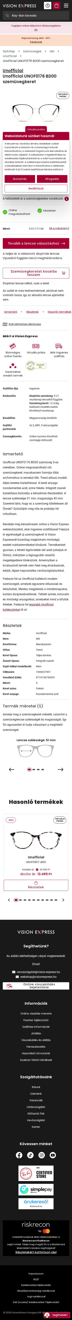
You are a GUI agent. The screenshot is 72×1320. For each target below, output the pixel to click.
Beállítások (36, 188)
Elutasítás (20, 179)
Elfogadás (52, 179)
